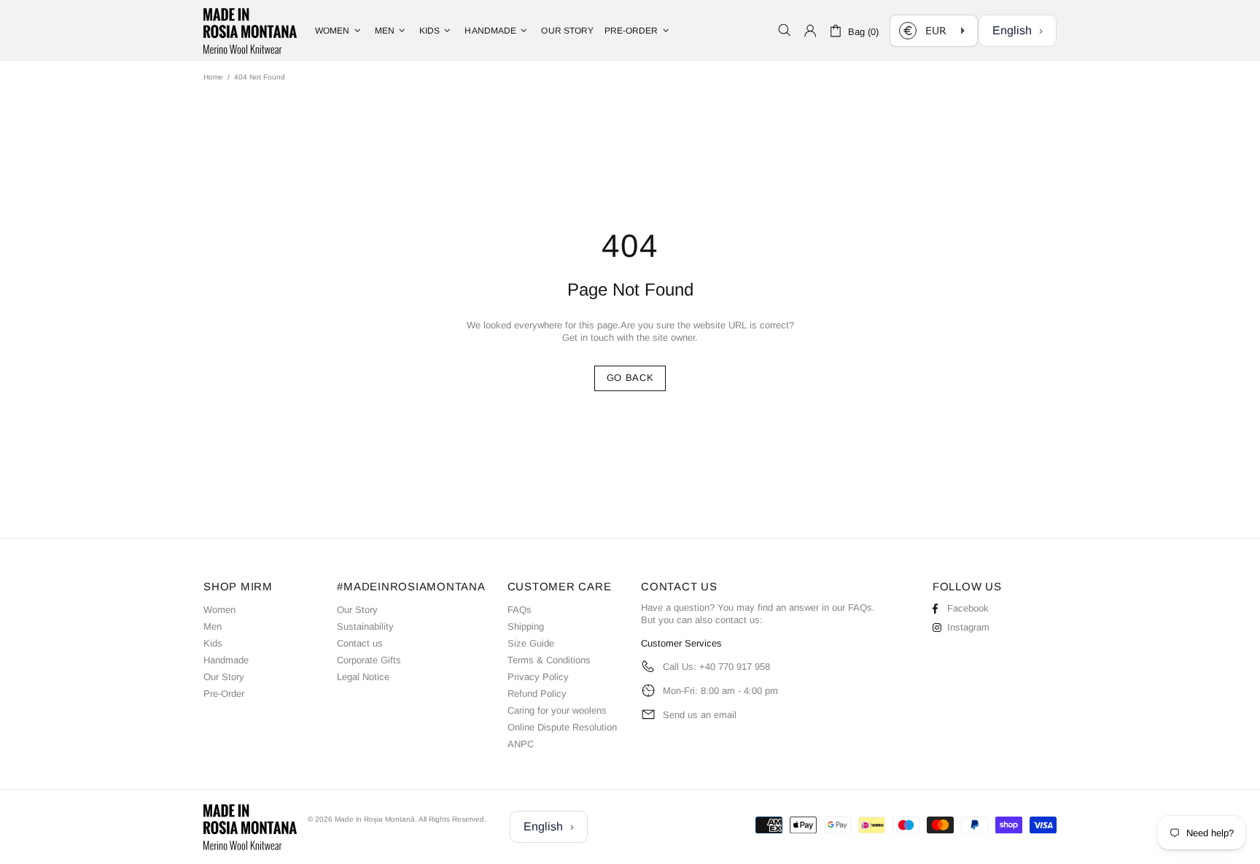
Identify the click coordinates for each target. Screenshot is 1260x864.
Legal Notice (363, 676)
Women (219, 609)
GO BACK (630, 377)
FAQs (520, 609)
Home (213, 77)
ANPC (521, 743)
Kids (212, 643)
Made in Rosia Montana (250, 30)
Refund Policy (537, 693)
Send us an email (699, 714)
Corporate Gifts (369, 660)
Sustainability (365, 626)
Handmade (226, 660)
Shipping (526, 626)
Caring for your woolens (557, 710)
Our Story (223, 676)
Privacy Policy (538, 676)
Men (212, 626)
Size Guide (531, 643)
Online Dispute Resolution (562, 727)
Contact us (360, 643)
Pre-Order (223, 693)
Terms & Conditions (549, 660)
